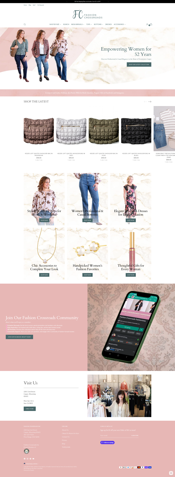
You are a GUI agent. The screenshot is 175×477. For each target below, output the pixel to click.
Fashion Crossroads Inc (40, 466)
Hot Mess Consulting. (37, 468)
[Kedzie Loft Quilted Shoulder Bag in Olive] (104, 128)
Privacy (64, 440)
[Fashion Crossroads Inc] (87, 14)
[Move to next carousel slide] (149, 101)
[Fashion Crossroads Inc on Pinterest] (31, 459)
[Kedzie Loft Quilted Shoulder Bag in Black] (136, 128)
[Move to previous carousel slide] (145, 101)
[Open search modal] (25, 24)
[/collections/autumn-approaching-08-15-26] (87, 56)
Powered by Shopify (29, 470)
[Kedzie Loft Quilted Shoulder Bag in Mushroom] (39, 128)
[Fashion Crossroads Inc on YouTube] (33, 459)
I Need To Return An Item (70, 433)
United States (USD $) (31, 464)
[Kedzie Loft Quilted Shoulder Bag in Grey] (71, 128)
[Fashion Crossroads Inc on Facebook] (25, 459)
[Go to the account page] (146, 24)
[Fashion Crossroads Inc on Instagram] (28, 459)
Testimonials (66, 447)
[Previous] (67, 1)
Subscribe (135, 435)
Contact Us (65, 437)
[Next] (108, 1)
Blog (63, 444)
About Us (65, 430)
